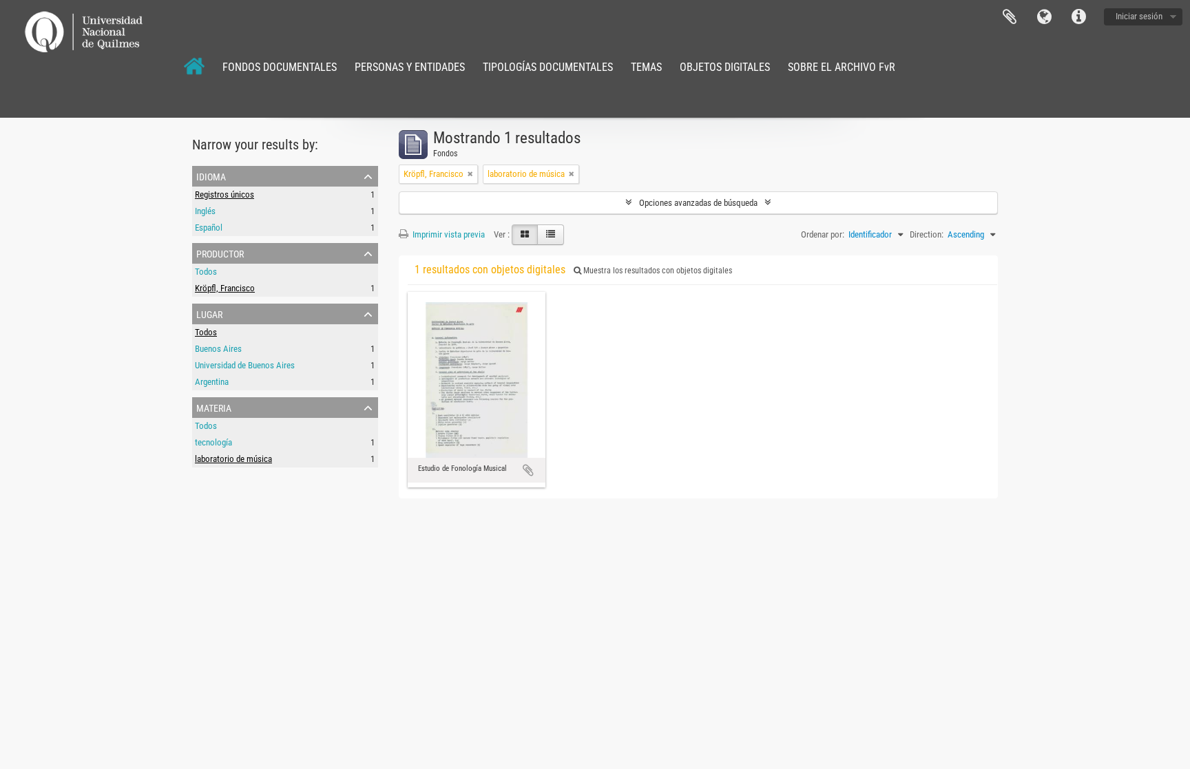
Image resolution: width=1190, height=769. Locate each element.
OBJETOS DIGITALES (725, 67)
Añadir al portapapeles (528, 470)
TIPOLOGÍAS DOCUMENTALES (548, 67)
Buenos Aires (218, 349)
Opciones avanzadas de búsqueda (698, 203)
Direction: (926, 234)
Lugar (209, 313)
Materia (213, 407)
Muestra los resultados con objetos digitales (656, 270)
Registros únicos (224, 194)
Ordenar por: (822, 234)
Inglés (205, 211)
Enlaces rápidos (1078, 17)
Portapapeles (1009, 17)
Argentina (212, 382)
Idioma (1044, 17)
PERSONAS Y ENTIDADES (410, 67)
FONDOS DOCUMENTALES (279, 67)
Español (208, 227)
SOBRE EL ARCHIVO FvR (841, 67)
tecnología (213, 442)
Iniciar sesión (1139, 16)
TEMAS (646, 67)
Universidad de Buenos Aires (245, 365)
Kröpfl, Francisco (225, 288)
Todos (206, 271)
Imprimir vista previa (447, 234)
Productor (220, 252)
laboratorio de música (233, 459)
